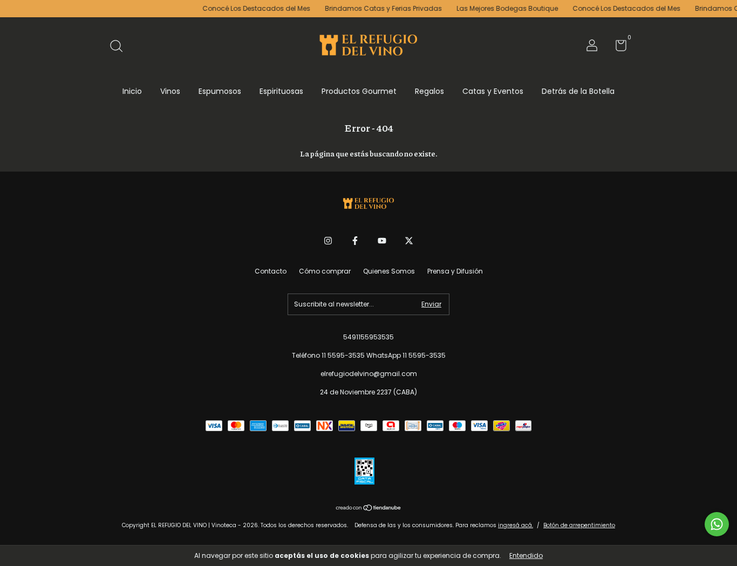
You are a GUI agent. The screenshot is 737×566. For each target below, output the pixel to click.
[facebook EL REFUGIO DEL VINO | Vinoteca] (355, 241)
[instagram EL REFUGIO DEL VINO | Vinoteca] (328, 241)
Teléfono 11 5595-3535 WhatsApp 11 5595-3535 (369, 355)
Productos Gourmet (359, 91)
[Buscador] (120, 47)
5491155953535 (368, 337)
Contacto (270, 271)
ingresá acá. (515, 525)
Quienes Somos (389, 271)
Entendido (526, 555)
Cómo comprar (325, 271)
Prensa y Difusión (455, 271)
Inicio (132, 91)
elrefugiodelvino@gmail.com (368, 373)
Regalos (429, 91)
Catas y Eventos (492, 91)
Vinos (170, 91)
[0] (616, 48)
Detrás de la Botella (578, 91)
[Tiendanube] (368, 508)
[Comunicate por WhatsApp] (717, 524)
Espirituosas (281, 91)
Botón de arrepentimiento (579, 525)
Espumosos (220, 91)
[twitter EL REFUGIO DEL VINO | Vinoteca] (409, 241)
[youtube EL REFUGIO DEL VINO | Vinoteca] (382, 241)
